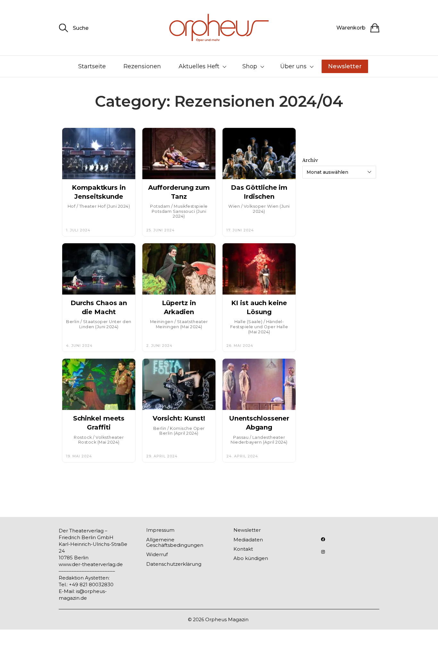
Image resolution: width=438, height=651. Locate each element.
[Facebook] (323, 539)
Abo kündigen (250, 558)
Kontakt (243, 549)
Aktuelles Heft (199, 66)
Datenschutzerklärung (173, 564)
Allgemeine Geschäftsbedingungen (174, 542)
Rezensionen (142, 66)
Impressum (160, 530)
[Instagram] (323, 551)
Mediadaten (248, 540)
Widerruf (157, 554)
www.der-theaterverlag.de (91, 564)
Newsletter (345, 66)
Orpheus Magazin (226, 619)
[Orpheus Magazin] (219, 27)
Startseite (92, 66)
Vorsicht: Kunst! (179, 418)
